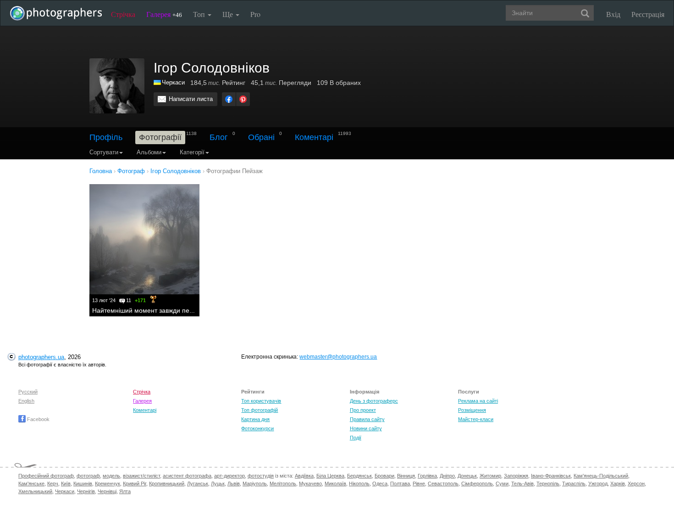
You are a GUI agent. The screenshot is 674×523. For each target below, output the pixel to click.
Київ (66, 483)
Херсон (636, 483)
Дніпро (447, 475)
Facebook (38, 419)
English (26, 401)
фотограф (88, 475)
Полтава (400, 483)
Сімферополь (477, 483)
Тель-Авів (522, 483)
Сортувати (103, 152)
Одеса (379, 483)
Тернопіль (547, 483)
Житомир (490, 475)
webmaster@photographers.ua (338, 357)
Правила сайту (367, 419)
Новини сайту (366, 428)
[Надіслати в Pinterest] (243, 99)
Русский (28, 391)
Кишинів (82, 483)
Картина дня (255, 419)
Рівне (419, 483)
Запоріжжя (516, 475)
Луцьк (218, 483)
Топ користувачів (261, 401)
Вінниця (406, 475)
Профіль (105, 137)
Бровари (384, 475)
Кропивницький (166, 483)
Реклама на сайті (478, 401)
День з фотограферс (374, 401)
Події (355, 437)
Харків (617, 483)
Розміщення (472, 410)
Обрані (261, 137)
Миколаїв (335, 483)
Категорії (192, 152)
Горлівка (427, 475)
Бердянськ (359, 475)
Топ (200, 14)
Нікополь (359, 483)
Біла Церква (330, 475)
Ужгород (598, 483)
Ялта (125, 491)
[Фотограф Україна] (158, 82)
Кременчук (107, 483)
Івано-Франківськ (551, 475)
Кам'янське (31, 483)
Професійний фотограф (46, 475)
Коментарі (314, 137)
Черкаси (173, 82)
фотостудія (261, 475)
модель (111, 475)
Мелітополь (283, 483)
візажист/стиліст (141, 475)
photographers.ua (41, 357)
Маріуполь (255, 483)
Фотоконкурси (257, 428)
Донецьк (467, 475)
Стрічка (123, 14)
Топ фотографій (259, 410)
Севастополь (443, 483)
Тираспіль (574, 483)
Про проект (363, 410)
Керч (52, 483)
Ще (228, 14)
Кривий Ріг (134, 483)
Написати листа (191, 99)
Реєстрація (647, 14)
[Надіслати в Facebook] (229, 99)
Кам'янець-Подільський (601, 475)
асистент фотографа (187, 475)
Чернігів (86, 491)
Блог (219, 137)
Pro (255, 14)
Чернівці (107, 491)
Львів (233, 483)
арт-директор (229, 475)
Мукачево (310, 483)
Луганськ (197, 483)
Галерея (164, 14)
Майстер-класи (475, 419)
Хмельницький (35, 491)
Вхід (613, 14)
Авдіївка (304, 475)
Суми (502, 483)
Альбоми (149, 152)
